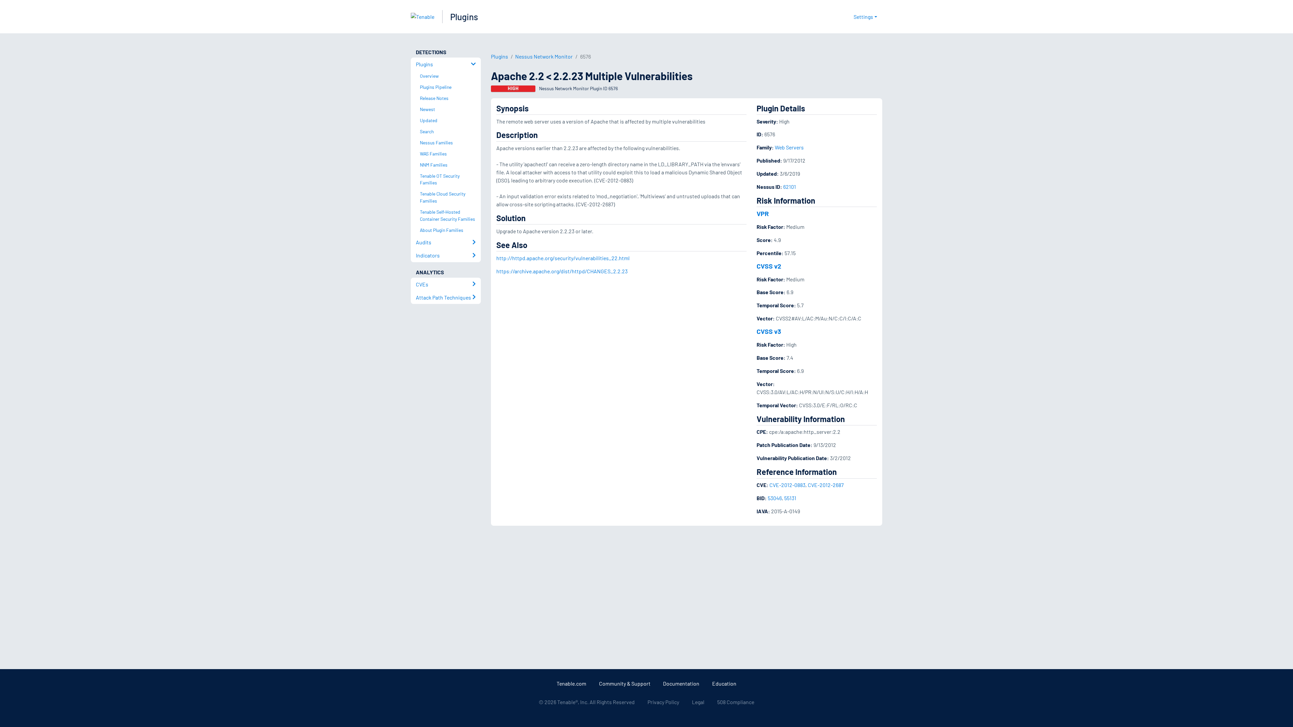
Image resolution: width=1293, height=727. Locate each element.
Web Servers (789, 147)
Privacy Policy (663, 702)
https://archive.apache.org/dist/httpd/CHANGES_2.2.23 (562, 271)
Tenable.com (571, 683)
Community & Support (625, 683)
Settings (863, 16)
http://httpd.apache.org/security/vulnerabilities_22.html (563, 258)
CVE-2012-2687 (826, 485)
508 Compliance (735, 702)
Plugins (464, 16)
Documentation (681, 683)
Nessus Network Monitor (544, 56)
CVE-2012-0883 (787, 485)
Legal (698, 702)
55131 (790, 498)
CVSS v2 (769, 266)
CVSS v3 (769, 331)
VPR (763, 213)
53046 (775, 498)
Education (724, 683)
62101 (789, 186)
